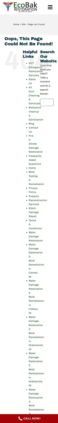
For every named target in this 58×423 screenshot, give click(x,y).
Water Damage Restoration (36, 236)
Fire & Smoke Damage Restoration (36, 144)
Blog (31, 123)
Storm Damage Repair (34, 212)
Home (32, 168)
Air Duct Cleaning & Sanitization (36, 95)
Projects (34, 196)
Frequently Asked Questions (35, 160)
